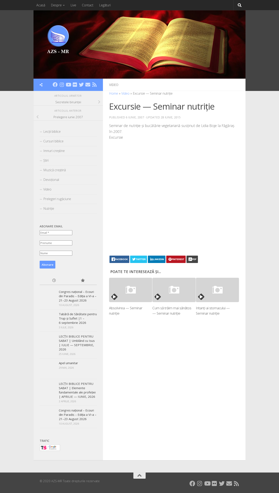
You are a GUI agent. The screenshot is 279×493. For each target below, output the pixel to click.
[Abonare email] (87, 84)
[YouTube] (68, 84)
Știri (46, 160)
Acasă (40, 5)
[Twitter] (81, 84)
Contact (87, 5)
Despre (56, 5)
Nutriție (48, 208)
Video (113, 85)
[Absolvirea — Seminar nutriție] (130, 290)
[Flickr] (74, 84)
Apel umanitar (68, 363)
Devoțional (51, 179)
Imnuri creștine (54, 150)
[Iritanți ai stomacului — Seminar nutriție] (217, 290)
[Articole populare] (82, 280)
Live (73, 5)
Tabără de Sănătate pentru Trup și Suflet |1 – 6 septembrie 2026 (78, 318)
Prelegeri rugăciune (57, 199)
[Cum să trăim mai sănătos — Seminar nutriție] (173, 290)
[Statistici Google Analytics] (50, 450)
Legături (105, 5)
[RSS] (94, 84)
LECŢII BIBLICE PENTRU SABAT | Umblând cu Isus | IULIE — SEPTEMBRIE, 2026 (77, 342)
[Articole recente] (54, 280)
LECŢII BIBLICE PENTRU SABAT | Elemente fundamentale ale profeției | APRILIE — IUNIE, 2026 (77, 390)
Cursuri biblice (53, 141)
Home (113, 93)
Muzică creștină (54, 170)
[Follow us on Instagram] (61, 84)
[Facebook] (55, 84)
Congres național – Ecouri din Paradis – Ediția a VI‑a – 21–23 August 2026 (77, 296)
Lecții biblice (52, 131)
